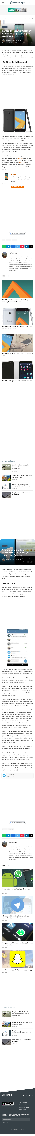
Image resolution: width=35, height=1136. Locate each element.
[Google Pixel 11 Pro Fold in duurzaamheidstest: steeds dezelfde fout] (6, 467)
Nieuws (9, 18)
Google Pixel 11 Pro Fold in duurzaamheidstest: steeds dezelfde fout (20, 466)
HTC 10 (13, 174)
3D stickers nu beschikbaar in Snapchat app (17, 970)
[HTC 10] (6, 179)
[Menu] (3, 2)
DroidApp (4, 18)
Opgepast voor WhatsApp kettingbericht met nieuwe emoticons (17, 944)
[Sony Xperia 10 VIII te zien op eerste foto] (6, 495)
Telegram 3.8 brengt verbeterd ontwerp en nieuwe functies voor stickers (16, 917)
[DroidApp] (17, 2)
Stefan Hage (11, 40)
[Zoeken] (32, 2)
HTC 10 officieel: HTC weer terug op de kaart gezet (17, 355)
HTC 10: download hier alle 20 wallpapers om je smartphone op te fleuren (17, 301)
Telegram (11, 774)
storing (4, 829)
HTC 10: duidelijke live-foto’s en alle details (17, 381)
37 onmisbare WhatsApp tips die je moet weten (16, 890)
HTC (3, 240)
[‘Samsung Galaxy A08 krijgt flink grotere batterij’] (6, 477)
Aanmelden (6, 1122)
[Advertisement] (17, 91)
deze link (20, 158)
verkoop (14, 240)
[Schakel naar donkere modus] (30, 2)
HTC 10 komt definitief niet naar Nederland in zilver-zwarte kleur (17, 328)
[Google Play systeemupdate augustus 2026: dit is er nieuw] (6, 486)
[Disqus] (17, 409)
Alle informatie (17, 187)
